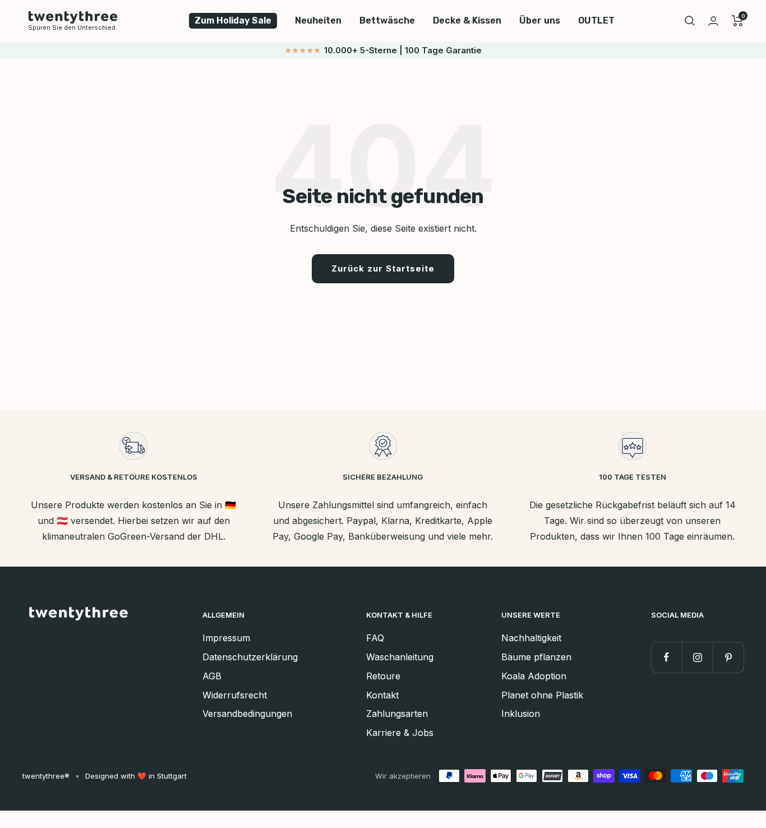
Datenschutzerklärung (250, 657)
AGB (212, 676)
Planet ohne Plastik (542, 695)
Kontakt (382, 695)
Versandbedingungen (247, 713)
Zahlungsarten (397, 713)
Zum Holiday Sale (233, 20)
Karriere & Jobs (399, 732)
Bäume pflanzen (536, 657)
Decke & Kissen (467, 20)
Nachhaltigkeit (531, 637)
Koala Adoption (533, 676)
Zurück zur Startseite (383, 268)
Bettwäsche (387, 20)
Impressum (226, 637)
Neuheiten (318, 20)
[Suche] (690, 21)
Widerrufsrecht (234, 695)
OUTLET (596, 20)
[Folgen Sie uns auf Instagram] (697, 657)
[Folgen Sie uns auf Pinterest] (728, 657)
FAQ (375, 637)
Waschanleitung (399, 657)
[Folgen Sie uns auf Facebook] (666, 657)
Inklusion (520, 713)
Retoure (383, 676)
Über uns (539, 20)
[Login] (713, 21)
